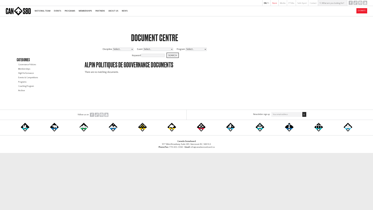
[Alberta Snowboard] (113, 131)
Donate (362, 10)
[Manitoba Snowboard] (171, 131)
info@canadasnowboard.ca (203, 147)
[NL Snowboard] (348, 131)
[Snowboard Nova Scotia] (289, 131)
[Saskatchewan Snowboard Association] (142, 131)
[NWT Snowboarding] (54, 131)
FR (268, 3)
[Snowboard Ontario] (201, 131)
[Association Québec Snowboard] (230, 131)
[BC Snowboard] (83, 131)
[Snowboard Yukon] (25, 131)
